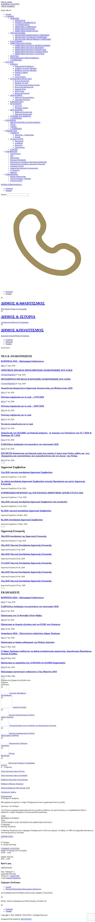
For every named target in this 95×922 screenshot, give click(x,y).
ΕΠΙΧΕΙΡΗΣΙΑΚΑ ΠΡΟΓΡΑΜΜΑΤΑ (24, 58)
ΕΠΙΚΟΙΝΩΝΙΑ (12, 174)
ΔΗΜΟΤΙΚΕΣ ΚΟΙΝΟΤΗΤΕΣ (26, 31)
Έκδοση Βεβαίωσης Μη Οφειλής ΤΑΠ (15, 788)
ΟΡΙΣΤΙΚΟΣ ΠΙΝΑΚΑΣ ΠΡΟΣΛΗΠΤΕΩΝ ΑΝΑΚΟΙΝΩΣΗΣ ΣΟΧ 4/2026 (36, 370)
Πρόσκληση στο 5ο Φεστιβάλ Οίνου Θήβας (21, 615)
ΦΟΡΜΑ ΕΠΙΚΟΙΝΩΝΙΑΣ (11, 185)
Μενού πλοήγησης (8, 6)
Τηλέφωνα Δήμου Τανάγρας (20, 179)
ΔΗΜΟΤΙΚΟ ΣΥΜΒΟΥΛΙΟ (25, 27)
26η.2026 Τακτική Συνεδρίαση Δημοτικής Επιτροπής (26, 572)
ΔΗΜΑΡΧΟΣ (20, 20)
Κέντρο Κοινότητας (22, 81)
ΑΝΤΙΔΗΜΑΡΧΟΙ (22, 25)
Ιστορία (17, 137)
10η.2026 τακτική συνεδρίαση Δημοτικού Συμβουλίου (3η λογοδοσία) (34, 502)
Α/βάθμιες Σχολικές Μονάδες (26, 68)
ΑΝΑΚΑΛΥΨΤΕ (16, 139)
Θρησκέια (18, 145)
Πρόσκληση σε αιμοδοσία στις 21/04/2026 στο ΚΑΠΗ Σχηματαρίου (33, 662)
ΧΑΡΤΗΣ (14, 149)
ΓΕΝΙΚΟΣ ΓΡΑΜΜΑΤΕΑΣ (25, 23)
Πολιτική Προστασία (18, 160)
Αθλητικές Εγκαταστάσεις (24, 97)
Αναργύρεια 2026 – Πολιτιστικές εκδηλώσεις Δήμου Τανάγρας (30, 633)
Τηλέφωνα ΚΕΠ (16, 181)
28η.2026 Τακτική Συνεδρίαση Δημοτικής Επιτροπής (26, 554)
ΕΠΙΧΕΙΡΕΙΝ (11, 120)
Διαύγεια (13, 172)
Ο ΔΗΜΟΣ (10, 16)
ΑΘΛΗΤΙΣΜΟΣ (16, 95)
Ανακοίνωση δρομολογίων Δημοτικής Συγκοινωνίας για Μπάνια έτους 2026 (37, 388)
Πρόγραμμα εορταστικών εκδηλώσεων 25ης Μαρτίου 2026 (29, 671)
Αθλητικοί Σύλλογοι (22, 100)
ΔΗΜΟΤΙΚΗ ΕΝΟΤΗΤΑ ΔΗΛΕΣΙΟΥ (29, 48)
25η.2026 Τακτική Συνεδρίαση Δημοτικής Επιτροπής (26, 581)
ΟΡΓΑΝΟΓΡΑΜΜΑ (18, 33)
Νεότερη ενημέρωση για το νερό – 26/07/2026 (22, 406)
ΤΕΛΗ (12, 124)
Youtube (9, 191)
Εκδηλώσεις (14, 158)
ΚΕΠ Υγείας (19, 91)
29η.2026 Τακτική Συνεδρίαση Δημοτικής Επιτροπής (26, 545)
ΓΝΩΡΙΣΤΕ (14, 133)
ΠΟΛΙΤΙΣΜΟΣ (16, 104)
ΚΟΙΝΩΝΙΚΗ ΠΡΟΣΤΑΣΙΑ (21, 79)
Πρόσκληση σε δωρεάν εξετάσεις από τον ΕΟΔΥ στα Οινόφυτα (30, 624)
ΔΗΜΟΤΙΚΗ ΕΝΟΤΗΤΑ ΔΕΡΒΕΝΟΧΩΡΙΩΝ (32, 45)
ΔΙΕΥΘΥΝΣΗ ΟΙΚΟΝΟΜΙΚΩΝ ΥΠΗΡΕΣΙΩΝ (33, 39)
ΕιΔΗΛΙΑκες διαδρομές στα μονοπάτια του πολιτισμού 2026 (30, 444)
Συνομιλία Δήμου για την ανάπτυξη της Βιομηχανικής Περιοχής (33, 726)
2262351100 (14, 876)
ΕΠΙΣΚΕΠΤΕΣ (11, 131)
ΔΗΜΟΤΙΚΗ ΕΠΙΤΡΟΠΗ (25, 29)
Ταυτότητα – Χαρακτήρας (24, 135)
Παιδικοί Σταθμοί (21, 72)
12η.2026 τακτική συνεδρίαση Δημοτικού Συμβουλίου (26, 472)
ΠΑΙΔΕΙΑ (14, 64)
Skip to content (6, 2)
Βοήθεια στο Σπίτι (21, 83)
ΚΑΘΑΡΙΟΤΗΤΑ (17, 102)
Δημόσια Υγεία (20, 89)
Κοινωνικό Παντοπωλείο (24, 87)
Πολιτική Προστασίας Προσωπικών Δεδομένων (23, 889)
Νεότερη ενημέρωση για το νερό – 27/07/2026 (22, 397)
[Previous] (2, 526)
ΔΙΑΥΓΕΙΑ (14, 56)
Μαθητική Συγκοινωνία (23, 112)
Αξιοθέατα (19, 143)
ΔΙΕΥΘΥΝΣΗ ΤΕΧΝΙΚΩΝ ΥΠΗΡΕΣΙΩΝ (31, 37)
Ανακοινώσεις (15, 154)
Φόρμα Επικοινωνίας (18, 176)
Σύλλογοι (18, 106)
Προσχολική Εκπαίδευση (24, 66)
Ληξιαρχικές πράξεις (8, 792)
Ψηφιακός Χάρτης (21, 108)
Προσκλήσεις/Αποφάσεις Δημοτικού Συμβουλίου (28, 162)
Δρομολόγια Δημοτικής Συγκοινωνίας (24, 168)
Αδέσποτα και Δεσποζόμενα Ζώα (27, 85)
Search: (3, 195)
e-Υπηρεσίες (15, 170)
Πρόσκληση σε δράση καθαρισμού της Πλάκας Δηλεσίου (28, 642)
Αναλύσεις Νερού (17, 166)
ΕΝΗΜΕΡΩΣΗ (11, 151)
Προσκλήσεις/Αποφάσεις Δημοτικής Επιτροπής (27, 164)
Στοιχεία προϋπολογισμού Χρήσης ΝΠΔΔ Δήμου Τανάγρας (18, 734)
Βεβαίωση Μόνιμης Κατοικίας (12, 784)
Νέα (11, 156)
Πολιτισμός (19, 141)
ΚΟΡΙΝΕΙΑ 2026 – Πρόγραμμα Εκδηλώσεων (22, 361)
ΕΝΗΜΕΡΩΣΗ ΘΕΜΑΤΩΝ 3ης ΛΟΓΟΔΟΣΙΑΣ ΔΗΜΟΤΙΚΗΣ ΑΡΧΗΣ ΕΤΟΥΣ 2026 (42, 493)
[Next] (4, 526)
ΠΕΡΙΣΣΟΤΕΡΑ (7, 836)
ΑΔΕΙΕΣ (13, 127)
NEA (3, 366)
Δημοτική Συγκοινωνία (23, 114)
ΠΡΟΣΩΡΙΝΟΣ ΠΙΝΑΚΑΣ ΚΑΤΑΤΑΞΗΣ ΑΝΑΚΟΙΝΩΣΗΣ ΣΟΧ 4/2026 (36, 379)
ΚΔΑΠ (17, 75)
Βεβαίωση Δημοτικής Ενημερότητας (14, 780)
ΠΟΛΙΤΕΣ (10, 62)
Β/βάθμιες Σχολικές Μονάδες (26, 70)
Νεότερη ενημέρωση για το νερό (16, 415)
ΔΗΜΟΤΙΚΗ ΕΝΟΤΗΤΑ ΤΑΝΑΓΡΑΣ (29, 54)
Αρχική (8, 14)
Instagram (9, 342)
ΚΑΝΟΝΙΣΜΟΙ (16, 41)
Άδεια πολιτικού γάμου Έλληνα (12, 771)
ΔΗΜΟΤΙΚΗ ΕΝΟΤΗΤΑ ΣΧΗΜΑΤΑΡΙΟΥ (31, 52)
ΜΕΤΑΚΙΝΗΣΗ (16, 110)
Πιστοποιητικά (6, 796)
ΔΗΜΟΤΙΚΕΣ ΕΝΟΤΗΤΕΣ (20, 43)
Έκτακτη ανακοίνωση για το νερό (17, 424)
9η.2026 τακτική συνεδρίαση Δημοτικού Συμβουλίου (26, 510)
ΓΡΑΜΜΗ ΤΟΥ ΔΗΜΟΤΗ (20, 116)
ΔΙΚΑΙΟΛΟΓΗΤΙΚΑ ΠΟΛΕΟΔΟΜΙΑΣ (25, 122)
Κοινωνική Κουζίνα (22, 93)
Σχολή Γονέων (20, 77)
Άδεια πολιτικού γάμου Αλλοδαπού (14, 775)
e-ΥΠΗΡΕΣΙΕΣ (16, 60)
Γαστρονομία (20, 147)
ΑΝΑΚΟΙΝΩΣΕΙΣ (8, 375)
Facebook (9, 188)
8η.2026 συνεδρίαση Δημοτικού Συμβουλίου (22, 519)
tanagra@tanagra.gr (13, 878)
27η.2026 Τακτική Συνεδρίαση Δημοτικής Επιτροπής (26, 563)
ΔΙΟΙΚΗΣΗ (14, 18)
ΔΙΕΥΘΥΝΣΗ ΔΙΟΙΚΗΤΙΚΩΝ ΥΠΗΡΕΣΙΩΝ (32, 35)
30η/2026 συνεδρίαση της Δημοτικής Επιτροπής (23, 536)
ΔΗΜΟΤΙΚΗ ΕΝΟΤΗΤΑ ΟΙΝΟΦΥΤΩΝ (30, 50)
